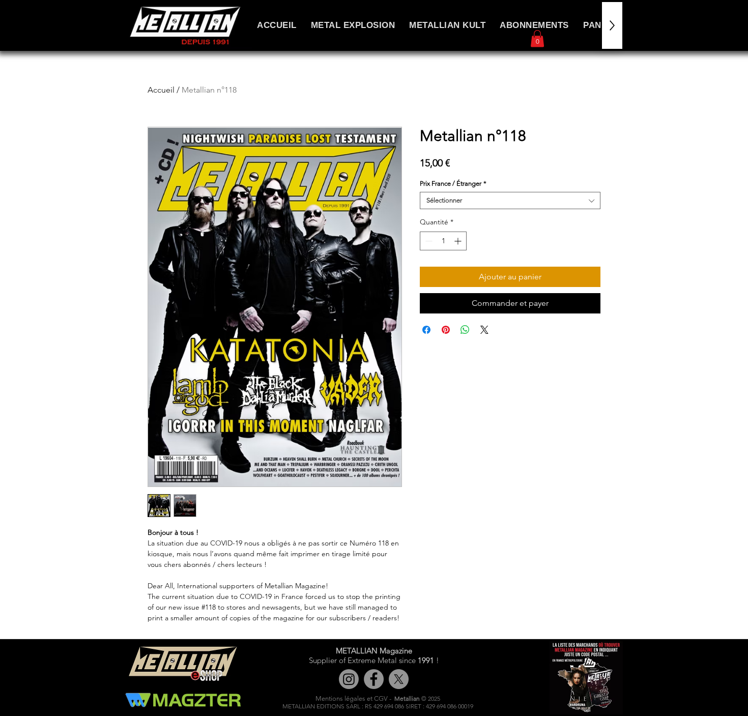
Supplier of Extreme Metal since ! (374, 660)
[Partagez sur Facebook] (426, 330)
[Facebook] (374, 679)
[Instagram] (349, 679)
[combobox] (510, 200)
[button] (537, 38)
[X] (399, 679)
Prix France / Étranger (453, 183)
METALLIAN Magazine (374, 650)
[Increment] (458, 241)
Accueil (161, 90)
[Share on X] (484, 330)
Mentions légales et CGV (351, 698)
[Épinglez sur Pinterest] (446, 330)
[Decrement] (427, 241)
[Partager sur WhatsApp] (465, 330)
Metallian (407, 698)
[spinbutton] (443, 241)
